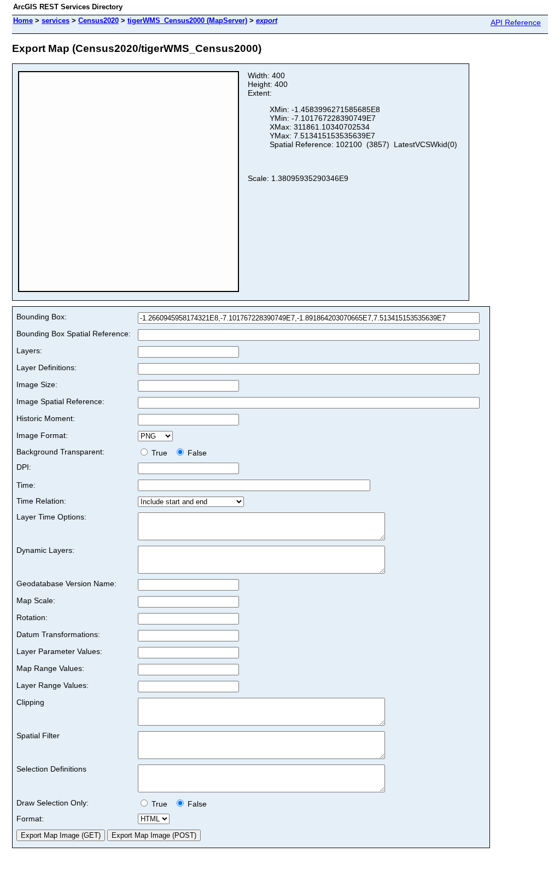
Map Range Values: (50, 668)
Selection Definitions (51, 768)
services (55, 20)
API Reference (516, 22)
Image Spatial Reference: (60, 401)
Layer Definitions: (46, 367)
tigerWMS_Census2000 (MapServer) (187, 20)
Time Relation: (41, 501)
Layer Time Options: (51, 516)
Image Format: (42, 435)
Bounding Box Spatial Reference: (73, 333)
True (160, 452)
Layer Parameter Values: (59, 651)
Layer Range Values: (52, 685)
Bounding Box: (41, 316)
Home (23, 20)
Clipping (30, 702)
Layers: (29, 350)
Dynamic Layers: (45, 550)
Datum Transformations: (58, 634)
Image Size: (36, 384)
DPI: (23, 467)
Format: (30, 818)
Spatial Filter (38, 735)
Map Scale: (35, 600)
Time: (26, 485)
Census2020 (98, 20)
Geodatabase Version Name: (66, 583)
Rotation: (32, 617)
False (196, 452)
